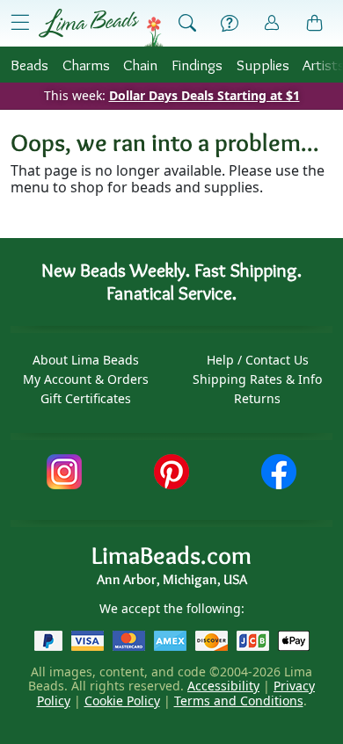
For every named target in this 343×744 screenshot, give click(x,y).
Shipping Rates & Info (257, 379)
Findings (197, 64)
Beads (29, 64)
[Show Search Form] (187, 23)
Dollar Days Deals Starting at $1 (204, 95)
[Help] (229, 23)
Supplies (263, 64)
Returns (257, 398)
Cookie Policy (122, 700)
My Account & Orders (86, 379)
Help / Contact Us (258, 359)
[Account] (272, 23)
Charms (86, 64)
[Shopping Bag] (315, 23)
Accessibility (223, 685)
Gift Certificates (85, 398)
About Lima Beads (86, 359)
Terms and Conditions (238, 700)
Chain (140, 64)
